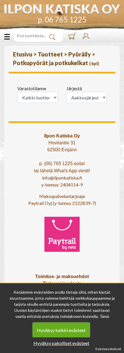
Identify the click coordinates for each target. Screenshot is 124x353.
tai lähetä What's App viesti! (62, 170)
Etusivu (23, 54)
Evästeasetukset (108, 349)
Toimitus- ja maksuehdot (62, 276)
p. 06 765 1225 (62, 19)
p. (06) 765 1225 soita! (62, 163)
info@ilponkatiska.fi (62, 177)
